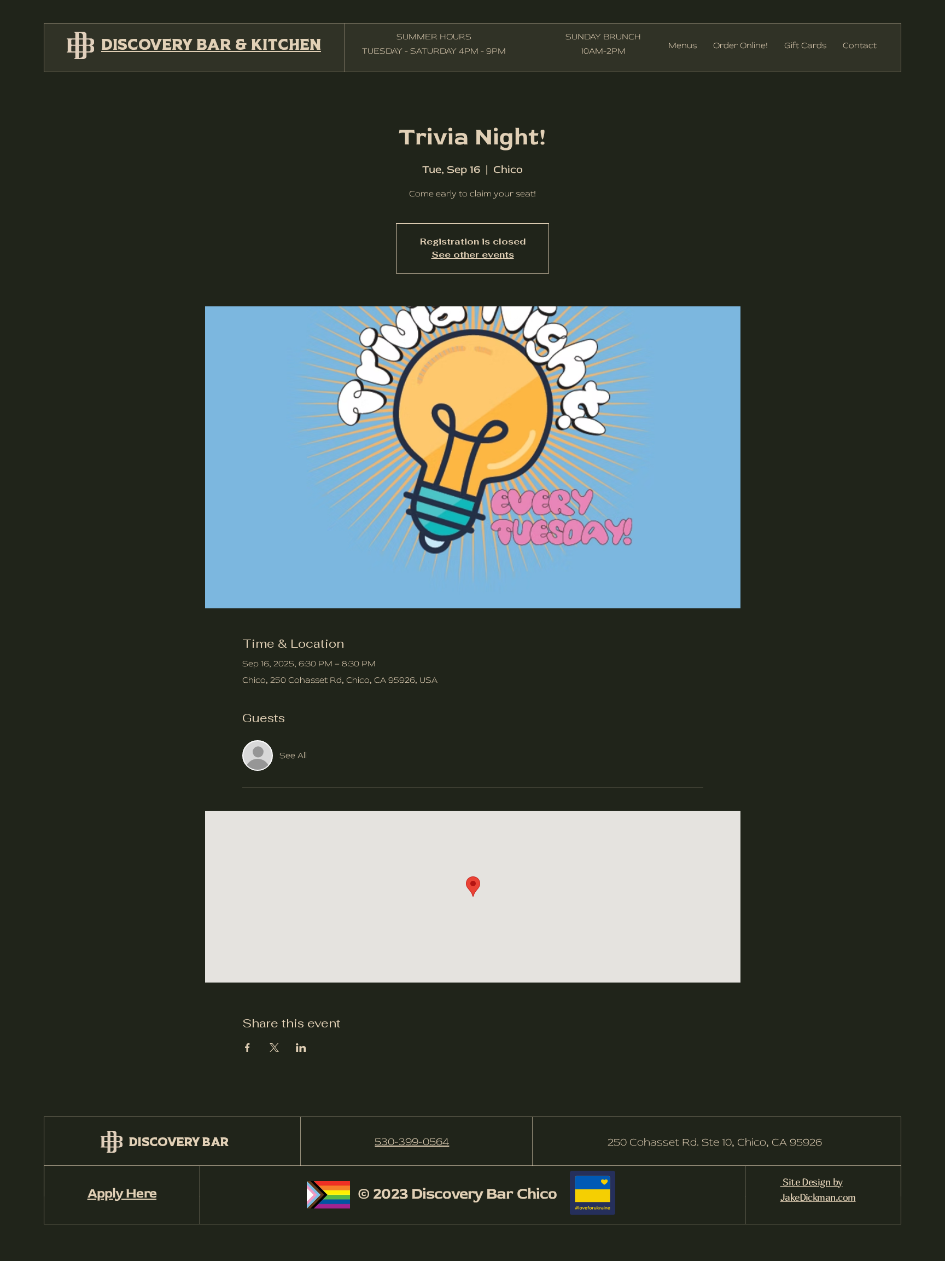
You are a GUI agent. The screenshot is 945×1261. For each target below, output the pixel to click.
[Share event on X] (274, 1047)
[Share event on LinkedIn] (301, 1047)
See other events (472, 254)
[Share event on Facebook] (247, 1047)
